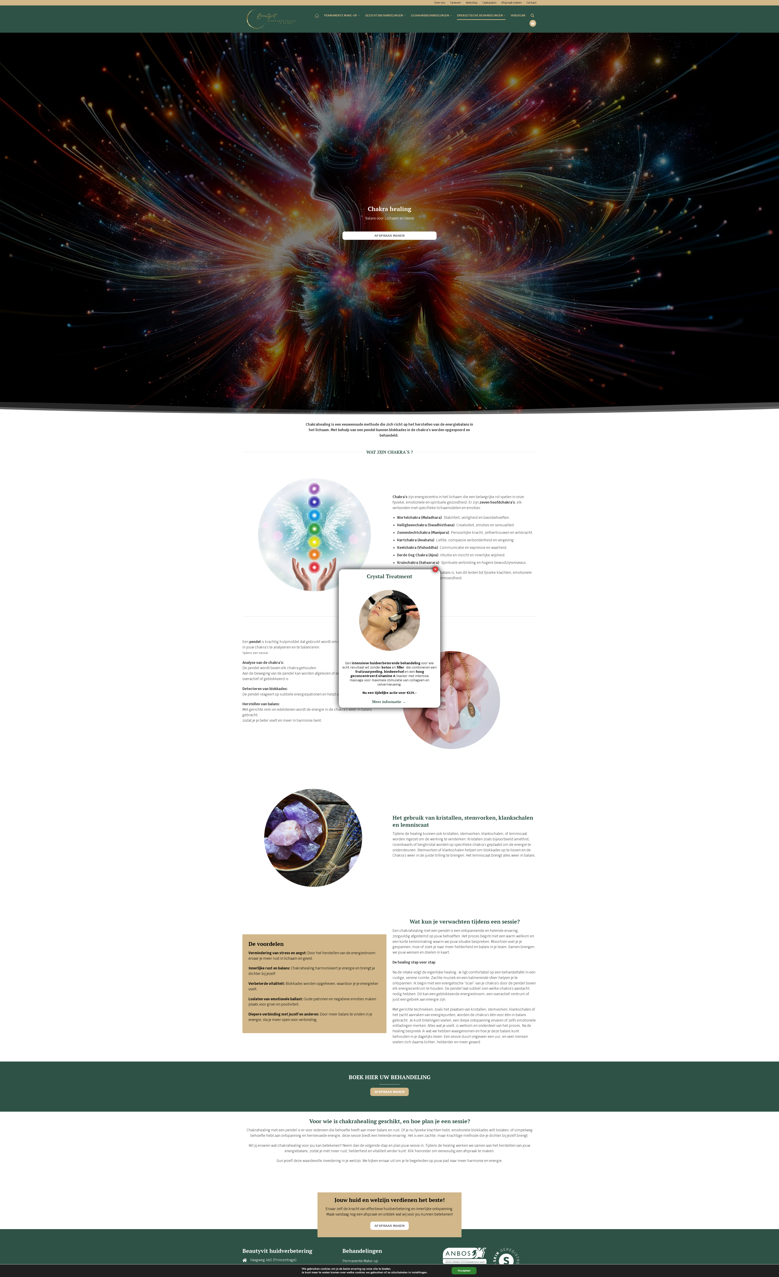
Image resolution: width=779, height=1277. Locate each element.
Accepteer (464, 1271)
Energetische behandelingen (480, 15)
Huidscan (518, 15)
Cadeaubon (489, 2)
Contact (531, 2)
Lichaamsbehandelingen (430, 15)
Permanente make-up (340, 15)
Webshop (472, 2)
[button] (532, 23)
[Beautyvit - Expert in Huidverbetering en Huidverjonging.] (272, 19)
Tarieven (455, 2)
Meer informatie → (389, 701)
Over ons (439, 2)
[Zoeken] (532, 15)
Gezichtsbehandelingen (384, 15)
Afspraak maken (511, 2)
